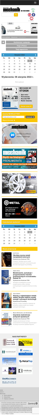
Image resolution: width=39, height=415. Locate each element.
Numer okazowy (26, 101)
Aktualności (14, 37)
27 (30, 240)
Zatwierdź (29, 117)
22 (4, 240)
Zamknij (32, 403)
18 (19, 238)
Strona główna (6, 37)
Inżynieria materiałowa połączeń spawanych (21, 316)
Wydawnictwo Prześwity (20, 301)
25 (19, 240)
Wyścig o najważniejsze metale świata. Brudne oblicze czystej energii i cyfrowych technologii (24, 297)
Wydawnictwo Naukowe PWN (21, 259)
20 (30, 238)
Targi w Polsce (22, 46)
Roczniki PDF (25, 99)
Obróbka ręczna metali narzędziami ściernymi (21, 256)
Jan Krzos (16, 253)
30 (9, 243)
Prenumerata (25, 97)
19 (24, 238)
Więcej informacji (8, 120)
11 (19, 235)
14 (35, 235)
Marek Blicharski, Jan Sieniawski (22, 313)
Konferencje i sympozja (22, 42)
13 (30, 235)
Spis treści (24, 95)
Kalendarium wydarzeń (11, 222)
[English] (29, 15)
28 (35, 240)
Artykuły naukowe (9, 399)
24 (14, 240)
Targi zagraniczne (22, 49)
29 (4, 243)
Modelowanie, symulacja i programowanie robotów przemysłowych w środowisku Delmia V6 (24, 275)
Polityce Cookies (9, 413)
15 (4, 238)
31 (14, 243)
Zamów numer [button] (25, 106)
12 (24, 235)
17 (14, 238)
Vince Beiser (16, 293)
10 (14, 235)
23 (9, 240)
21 (35, 238)
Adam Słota (16, 271)
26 (24, 240)
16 (9, 238)
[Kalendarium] (3, 42)
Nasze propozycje (9, 249)
